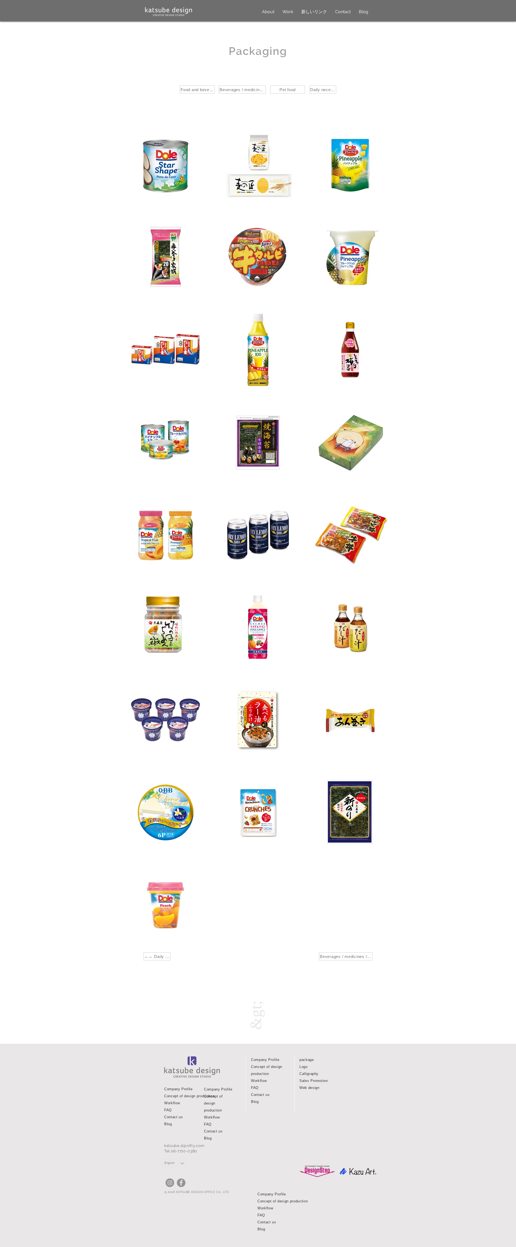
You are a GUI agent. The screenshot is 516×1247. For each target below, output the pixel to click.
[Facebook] (181, 1182)
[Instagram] (170, 1182)
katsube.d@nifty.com (184, 1145)
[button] (268, 12)
